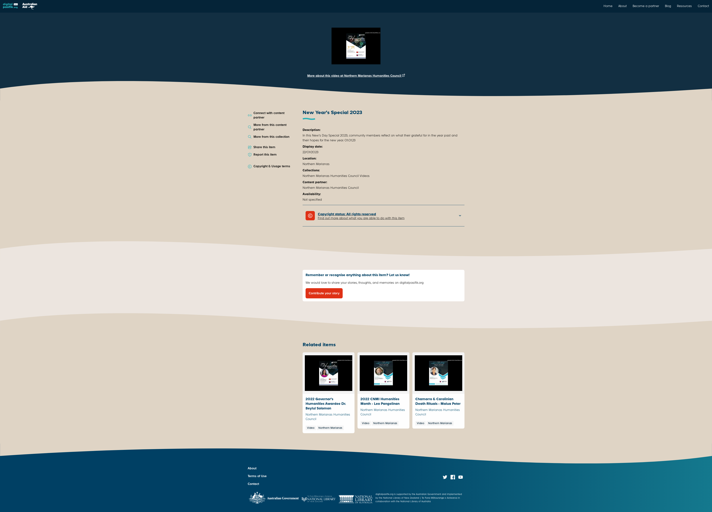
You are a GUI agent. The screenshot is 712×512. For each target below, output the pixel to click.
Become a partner (646, 6)
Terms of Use (257, 476)
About (622, 6)
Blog (668, 6)
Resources (684, 6)
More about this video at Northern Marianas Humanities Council (354, 76)
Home (608, 6)
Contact (703, 6)
